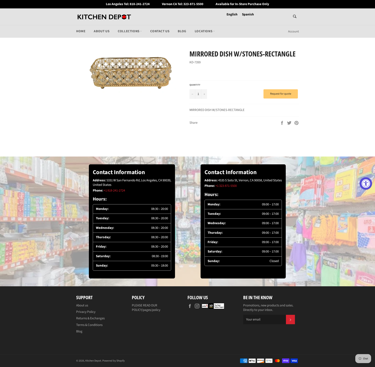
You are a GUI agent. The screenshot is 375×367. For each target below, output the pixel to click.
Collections (129, 31)
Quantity (194, 85)
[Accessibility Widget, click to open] (366, 183)
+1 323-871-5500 (226, 186)
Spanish (248, 14)
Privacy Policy (86, 312)
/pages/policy (151, 310)
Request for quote (280, 94)
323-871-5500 (193, 4)
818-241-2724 (140, 4)
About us (101, 31)
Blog (182, 31)
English (232, 14)
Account (293, 31)
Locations (204, 31)
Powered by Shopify (113, 361)
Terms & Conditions (89, 325)
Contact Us (159, 31)
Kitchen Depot (93, 361)
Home (80, 31)
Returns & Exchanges (90, 318)
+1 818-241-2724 (114, 190)
